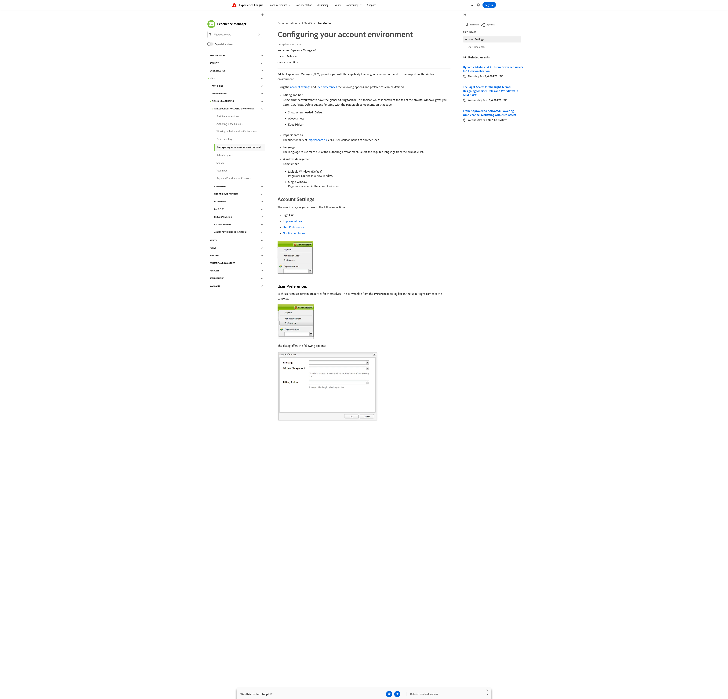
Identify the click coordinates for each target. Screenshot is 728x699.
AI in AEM (214, 255)
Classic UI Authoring (223, 101)
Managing (215, 286)
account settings (300, 87)
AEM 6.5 (307, 23)
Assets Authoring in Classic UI (230, 232)
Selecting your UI (225, 155)
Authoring (292, 56)
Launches (219, 209)
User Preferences (293, 227)
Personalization (223, 217)
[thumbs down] (397, 694)
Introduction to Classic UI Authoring (234, 109)
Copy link (490, 24)
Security (214, 63)
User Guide (324, 23)
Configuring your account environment (239, 147)
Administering (219, 93)
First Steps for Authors (228, 116)
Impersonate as (317, 140)
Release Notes (217, 55)
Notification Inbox (294, 233)
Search (220, 163)
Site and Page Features (226, 194)
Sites (212, 78)
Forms (213, 248)
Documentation (287, 23)
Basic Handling (224, 139)
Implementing (217, 278)
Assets (213, 240)
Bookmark (474, 24)
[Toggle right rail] (465, 15)
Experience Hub (218, 71)
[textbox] (234, 34)
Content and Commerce (222, 263)
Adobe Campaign (222, 224)
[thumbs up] (389, 694)
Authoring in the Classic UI (230, 124)
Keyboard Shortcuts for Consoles (233, 178)
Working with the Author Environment (237, 131)
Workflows (220, 202)
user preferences (327, 87)
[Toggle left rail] (263, 15)
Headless (214, 271)
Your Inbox (222, 170)
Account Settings (474, 39)
